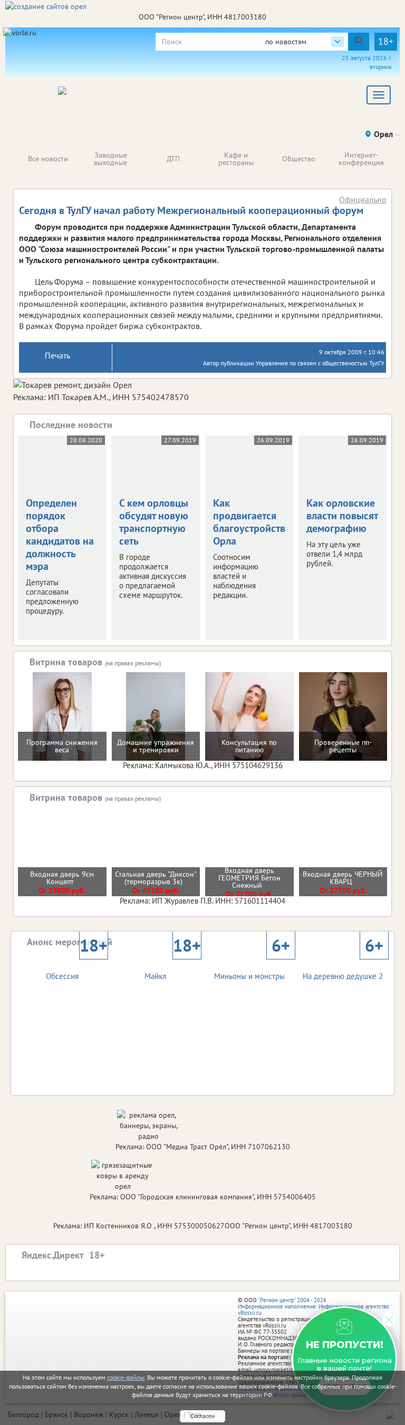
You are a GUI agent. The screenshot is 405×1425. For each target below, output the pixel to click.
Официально (363, 199)
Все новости (48, 158)
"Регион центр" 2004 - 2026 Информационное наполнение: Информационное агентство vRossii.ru (313, 1306)
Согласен (202, 1416)
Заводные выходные (110, 158)
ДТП (173, 158)
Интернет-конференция (361, 158)
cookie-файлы (125, 1377)
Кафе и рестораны (236, 158)
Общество (298, 158)
